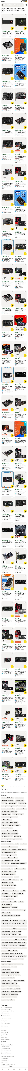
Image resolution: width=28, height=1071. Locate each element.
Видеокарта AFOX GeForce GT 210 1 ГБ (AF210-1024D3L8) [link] (20, 415)
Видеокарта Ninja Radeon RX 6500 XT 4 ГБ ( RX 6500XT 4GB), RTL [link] (7, 441)
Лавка (8, 1069)
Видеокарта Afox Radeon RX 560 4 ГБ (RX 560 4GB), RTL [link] (7, 283)
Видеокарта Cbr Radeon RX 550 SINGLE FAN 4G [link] (7, 259)
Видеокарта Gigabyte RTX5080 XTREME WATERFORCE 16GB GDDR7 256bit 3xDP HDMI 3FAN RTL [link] (7, 361)
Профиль (25, 1069)
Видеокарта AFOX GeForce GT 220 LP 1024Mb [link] (20, 361)
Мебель (2, 1025)
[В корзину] (12, 28)
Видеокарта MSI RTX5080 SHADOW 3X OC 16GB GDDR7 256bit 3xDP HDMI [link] (20, 283)
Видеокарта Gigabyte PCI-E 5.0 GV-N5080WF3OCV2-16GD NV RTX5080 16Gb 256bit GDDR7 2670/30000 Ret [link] (20, 672)
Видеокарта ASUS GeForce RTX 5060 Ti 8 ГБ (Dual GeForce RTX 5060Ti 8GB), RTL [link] (20, 492)
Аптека (2, 1035)
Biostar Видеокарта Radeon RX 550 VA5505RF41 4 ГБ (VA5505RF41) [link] (20, 441)
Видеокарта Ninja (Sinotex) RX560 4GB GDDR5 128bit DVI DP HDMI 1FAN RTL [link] (7, 184)
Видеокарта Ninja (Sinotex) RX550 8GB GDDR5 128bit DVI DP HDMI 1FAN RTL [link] (20, 157)
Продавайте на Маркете (6, 1009)
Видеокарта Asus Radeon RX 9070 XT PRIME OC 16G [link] (20, 542)
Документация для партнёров (7, 1011)
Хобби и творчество (5, 1039)
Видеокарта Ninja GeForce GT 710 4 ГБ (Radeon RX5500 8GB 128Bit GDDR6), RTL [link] (7, 777)
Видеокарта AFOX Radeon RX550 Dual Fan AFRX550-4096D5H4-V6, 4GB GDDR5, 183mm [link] (20, 621)
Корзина (19, 1069)
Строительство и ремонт (6, 1050)
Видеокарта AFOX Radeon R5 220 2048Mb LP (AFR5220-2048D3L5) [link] (7, 466)
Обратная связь (4, 1058)
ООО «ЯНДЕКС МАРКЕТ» (9, 1064)
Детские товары (4, 1051)
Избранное (14, 1069)
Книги (2, 1043)
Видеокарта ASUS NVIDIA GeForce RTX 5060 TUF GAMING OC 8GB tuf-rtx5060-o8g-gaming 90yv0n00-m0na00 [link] (7, 621)
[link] (7, 798)
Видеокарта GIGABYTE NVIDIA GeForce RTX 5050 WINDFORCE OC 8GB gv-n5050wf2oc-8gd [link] (20, 516)
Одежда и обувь (4, 1032)
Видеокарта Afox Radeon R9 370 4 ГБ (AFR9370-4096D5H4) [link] (20, 777)
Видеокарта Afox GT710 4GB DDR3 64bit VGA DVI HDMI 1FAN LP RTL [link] (20, 568)
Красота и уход (4, 1037)
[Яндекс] (10, 1066)
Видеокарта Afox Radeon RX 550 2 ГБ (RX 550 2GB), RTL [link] (20, 234)
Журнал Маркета (4, 1061)
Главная (3, 1069)
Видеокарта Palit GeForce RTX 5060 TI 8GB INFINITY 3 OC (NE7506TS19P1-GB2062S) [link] (7, 542)
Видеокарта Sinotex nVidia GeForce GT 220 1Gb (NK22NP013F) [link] (7, 568)
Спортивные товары (5, 1046)
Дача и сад (3, 1041)
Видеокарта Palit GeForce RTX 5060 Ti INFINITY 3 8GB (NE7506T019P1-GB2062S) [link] (20, 594)
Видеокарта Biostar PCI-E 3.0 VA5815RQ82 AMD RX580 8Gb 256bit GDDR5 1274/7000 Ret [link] (7, 594)
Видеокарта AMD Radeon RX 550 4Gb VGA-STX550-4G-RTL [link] (7, 672)
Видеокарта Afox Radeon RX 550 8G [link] (7, 387)
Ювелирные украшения (6, 1053)
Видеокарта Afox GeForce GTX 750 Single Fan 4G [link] (7, 491)
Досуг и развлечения (5, 1023)
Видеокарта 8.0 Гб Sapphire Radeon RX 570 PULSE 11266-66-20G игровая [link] (7, 751)
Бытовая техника (4, 1026)
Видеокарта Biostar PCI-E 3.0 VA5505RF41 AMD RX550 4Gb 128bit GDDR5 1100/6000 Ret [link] (20, 58)
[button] (26, 5)
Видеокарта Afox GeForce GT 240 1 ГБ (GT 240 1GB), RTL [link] (20, 466)
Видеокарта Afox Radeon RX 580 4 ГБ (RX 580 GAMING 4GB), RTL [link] (7, 516)
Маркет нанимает (4, 1060)
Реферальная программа (6, 1018)
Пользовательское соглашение (7, 1056)
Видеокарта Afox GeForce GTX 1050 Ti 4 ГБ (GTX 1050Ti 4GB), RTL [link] (20, 725)
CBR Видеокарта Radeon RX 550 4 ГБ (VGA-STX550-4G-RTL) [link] (20, 210)
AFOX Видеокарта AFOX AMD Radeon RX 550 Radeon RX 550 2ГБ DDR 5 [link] (7, 335)
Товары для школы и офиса (6, 1044)
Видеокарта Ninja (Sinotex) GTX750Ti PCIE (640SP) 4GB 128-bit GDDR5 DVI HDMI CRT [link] (7, 725)
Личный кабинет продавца (6, 1007)
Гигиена (2, 1028)
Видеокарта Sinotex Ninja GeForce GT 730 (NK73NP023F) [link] (20, 751)
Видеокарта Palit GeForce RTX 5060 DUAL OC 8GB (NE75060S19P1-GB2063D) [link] (20, 387)
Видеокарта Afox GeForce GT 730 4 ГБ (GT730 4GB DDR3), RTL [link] (7, 698)
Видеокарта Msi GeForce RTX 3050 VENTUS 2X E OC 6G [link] (20, 698)
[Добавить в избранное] (12, 15)
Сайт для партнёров (5, 1012)
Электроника (4, 1030)
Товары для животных (5, 1048)
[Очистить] (22, 5)
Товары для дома (4, 1034)
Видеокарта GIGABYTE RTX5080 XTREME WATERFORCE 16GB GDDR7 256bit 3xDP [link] (19, 335)
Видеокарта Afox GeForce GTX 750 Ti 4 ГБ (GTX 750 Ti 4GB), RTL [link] (7, 647)
